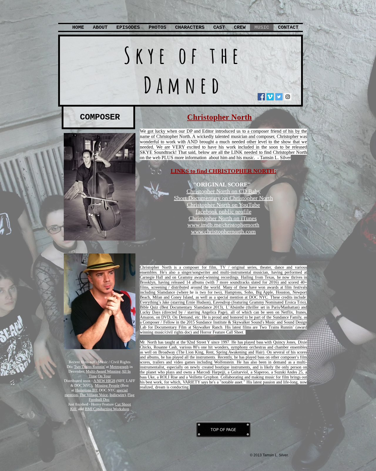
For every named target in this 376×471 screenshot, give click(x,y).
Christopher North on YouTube (223, 204)
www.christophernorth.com (223, 231)
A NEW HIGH (104, 381)
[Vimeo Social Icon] (270, 96)
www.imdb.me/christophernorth (223, 225)
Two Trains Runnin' (89, 366)
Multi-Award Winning (103, 371)
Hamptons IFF (86, 390)
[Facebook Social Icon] (261, 96)
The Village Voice (94, 395)
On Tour (104, 376)
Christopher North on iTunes (223, 218)
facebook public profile (223, 211)
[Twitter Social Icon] (279, 96)
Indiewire (117, 395)
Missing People (107, 385)
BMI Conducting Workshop (107, 409)
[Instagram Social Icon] (287, 96)
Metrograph (119, 366)
